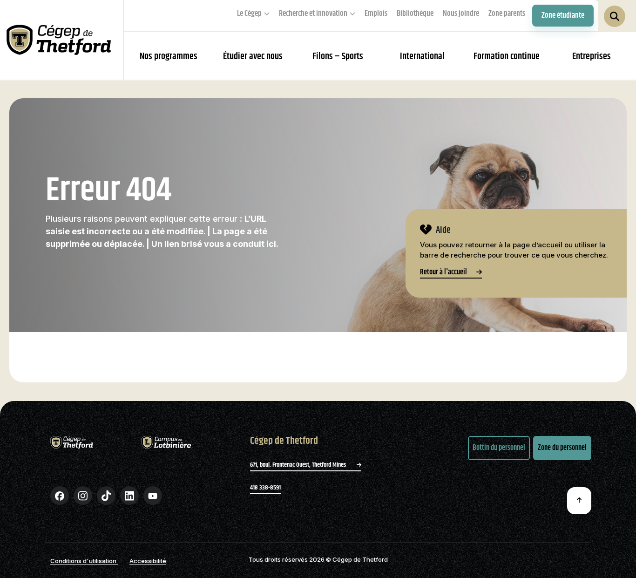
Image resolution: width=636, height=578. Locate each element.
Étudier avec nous (253, 56)
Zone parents (506, 13)
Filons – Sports (337, 56)
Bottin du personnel (499, 448)
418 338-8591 (265, 488)
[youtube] (152, 495)
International (422, 56)
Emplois (376, 13)
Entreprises (591, 56)
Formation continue (507, 56)
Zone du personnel (562, 448)
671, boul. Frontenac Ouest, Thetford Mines (298, 465)
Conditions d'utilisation (84, 560)
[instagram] (83, 495)
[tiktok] (106, 495)
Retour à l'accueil (443, 273)
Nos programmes (168, 56)
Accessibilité (147, 560)
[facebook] (59, 495)
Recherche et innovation (313, 13)
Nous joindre (461, 13)
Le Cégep (249, 13)
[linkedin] (129, 495)
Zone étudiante (562, 15)
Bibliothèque (415, 13)
